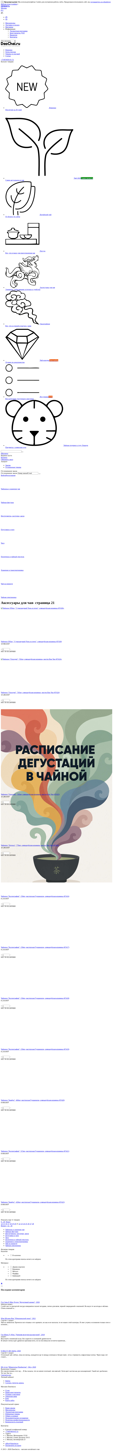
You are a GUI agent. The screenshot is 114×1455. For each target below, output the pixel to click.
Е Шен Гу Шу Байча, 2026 (11, 1351)
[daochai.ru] (10, 46)
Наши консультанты (13, 1392)
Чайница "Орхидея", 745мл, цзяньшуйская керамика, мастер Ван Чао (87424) (30, 692)
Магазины (9, 27)
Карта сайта (9, 1400)
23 (22, 1224)
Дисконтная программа (18, 31)
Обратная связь (11, 1396)
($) (6, 19)
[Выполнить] (39, 473)
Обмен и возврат (11, 1416)
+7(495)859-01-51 (7, 60)
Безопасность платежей (14, 1422)
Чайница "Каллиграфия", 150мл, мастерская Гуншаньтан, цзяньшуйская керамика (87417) (35, 947)
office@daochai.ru (11, 1443)
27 (31, 1224)
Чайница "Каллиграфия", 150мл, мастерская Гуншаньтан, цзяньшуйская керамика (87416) (35, 896)
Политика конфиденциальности (17, 1420)
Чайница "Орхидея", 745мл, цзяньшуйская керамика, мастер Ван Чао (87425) (30, 794)
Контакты (13, 37)
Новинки (8, 50)
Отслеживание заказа (9, 473)
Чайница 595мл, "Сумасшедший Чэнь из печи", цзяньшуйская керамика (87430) (31, 641)
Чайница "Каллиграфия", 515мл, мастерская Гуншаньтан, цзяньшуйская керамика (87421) (35, 1151)
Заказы (8, 465)
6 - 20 (3, 1222)
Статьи (8, 56)
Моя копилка (10, 23)
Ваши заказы (10, 1408)
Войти (3, 475)
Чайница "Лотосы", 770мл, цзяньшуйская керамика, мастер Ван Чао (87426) (30, 845)
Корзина (4, 457)
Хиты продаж (10, 52)
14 (2, 1224)
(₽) (6, 17)
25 (26, 1224)
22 (19, 1224)
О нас (7, 1390)
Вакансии (13, 35)
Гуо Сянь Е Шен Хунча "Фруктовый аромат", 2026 (20, 1302)
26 (28, 1224)
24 (24, 1224)
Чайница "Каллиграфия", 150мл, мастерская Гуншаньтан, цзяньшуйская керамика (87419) (35, 1049)
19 (13, 1224)
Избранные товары (12, 1414)
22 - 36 (9, 1226)
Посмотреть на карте (13, 1445)
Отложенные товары (13, 467)
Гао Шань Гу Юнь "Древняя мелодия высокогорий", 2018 (23, 1335)
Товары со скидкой (12, 54)
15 (4, 1224)
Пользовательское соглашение (16, 1418)
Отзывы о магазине (12, 1394)
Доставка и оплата (12, 25)
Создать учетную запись (14, 1383)
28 (33, 1224)
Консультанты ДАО (17, 33)
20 (15, 1224)
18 (11, 1224)
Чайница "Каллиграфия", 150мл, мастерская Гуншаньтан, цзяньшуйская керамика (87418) (35, 998)
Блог (7, 1398)
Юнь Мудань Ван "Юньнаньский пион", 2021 (18, 1318)
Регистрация (10, 475)
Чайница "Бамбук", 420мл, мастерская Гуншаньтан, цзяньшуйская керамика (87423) (33, 1202)
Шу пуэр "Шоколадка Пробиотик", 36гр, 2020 (18, 1367)
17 (8, 1224)
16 (6, 1224)
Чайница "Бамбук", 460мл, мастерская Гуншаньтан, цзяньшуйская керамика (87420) (33, 1100)
